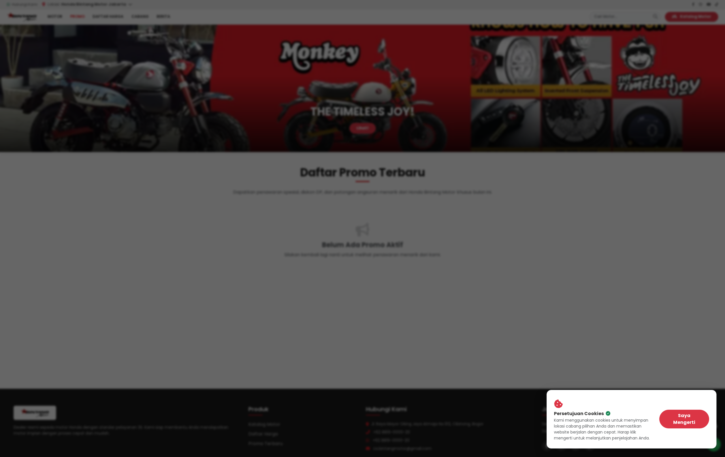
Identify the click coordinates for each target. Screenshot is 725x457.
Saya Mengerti (684, 419)
